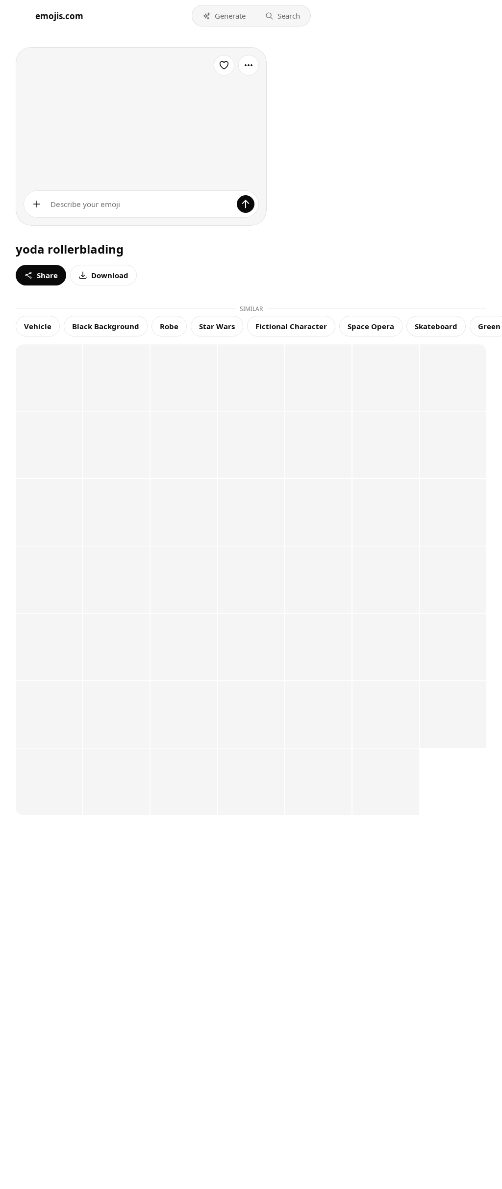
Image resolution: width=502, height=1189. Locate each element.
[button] (224, 16)
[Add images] (37, 204)
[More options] (248, 65)
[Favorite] (224, 65)
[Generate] (245, 204)
